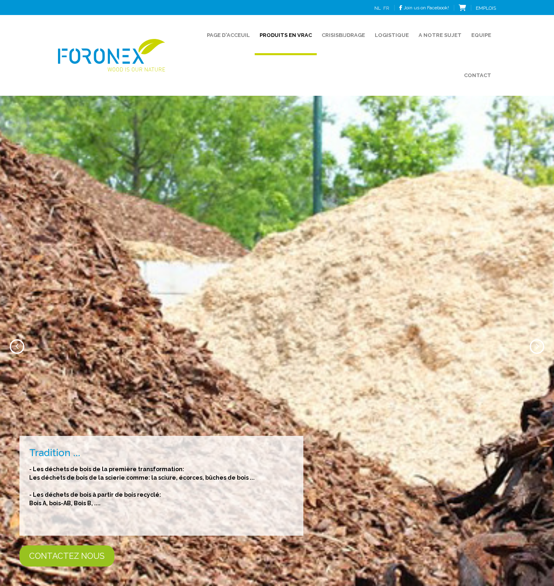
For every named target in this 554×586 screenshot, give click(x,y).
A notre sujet (440, 35)
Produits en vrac (286, 35)
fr (386, 8)
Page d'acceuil (228, 35)
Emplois (486, 8)
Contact (477, 75)
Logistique (392, 35)
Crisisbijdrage (343, 35)
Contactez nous (298, 556)
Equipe (481, 35)
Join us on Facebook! (425, 8)
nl (377, 8)
